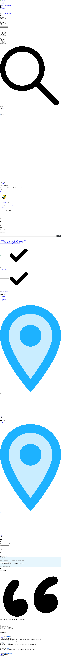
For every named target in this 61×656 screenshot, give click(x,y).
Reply (2, 207)
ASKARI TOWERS (3, 303)
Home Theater (3, 39)
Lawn (2, 42)
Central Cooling (3, 32)
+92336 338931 (3, 292)
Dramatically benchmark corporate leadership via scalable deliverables (10, 243)
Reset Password (11, 628)
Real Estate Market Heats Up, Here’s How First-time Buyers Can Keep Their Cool (11, 241)
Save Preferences (6, 653)
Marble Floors (3, 43)
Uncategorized (2, 183)
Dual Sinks (3, 34)
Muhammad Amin (3, 265)
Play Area (3, 44)
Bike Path (3, 31)
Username (1, 625)
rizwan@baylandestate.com (5, 291)
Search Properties (4, 2)
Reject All (5, 636)
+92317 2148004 (3, 269)
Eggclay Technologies (7, 566)
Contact (3, 3)
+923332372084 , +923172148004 (6, 5)
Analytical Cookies (3, 648)
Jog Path (2, 40)
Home (3, 108)
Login (9, 627)
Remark (8, 648)
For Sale (1, 416)
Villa (2, 300)
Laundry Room (3, 41)
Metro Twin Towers (3, 422)
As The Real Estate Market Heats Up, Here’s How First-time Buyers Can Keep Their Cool (13, 240)
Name (1, 220)
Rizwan (1, 289)
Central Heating (3, 33)
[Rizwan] (5, 287)
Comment (1, 212)
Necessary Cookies (3, 643)
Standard (8, 643)
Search (1, 234)
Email (1, 223)
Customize (1, 636)
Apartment (3, 296)
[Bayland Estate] (2, 0)
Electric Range (3, 35)
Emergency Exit (3, 36)
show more (2, 642)
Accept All (9, 636)
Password (1, 626)
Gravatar (12, 205)
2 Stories (2, 30)
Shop (2, 298)
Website (1, 227)
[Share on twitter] (0, 191)
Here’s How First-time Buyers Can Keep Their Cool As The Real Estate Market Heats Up (12, 242)
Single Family (4, 299)
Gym (2, 38)
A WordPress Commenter (5, 200)
